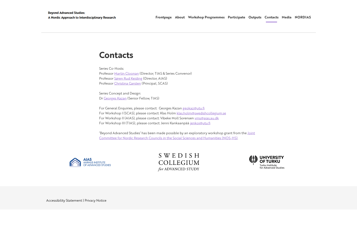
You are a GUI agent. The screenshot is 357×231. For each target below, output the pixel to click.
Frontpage (164, 17)
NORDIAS (303, 17)
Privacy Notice (95, 200)
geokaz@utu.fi (194, 108)
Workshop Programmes (206, 17)
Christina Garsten (127, 83)
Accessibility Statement (64, 200)
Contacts (271, 17)
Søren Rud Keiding (128, 78)
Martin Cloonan (126, 73)
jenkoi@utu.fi (200, 123)
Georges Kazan (115, 98)
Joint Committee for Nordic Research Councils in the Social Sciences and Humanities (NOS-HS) (177, 135)
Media (287, 17)
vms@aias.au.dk (207, 118)
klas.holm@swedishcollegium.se (201, 113)
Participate (236, 17)
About (180, 17)
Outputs (255, 17)
